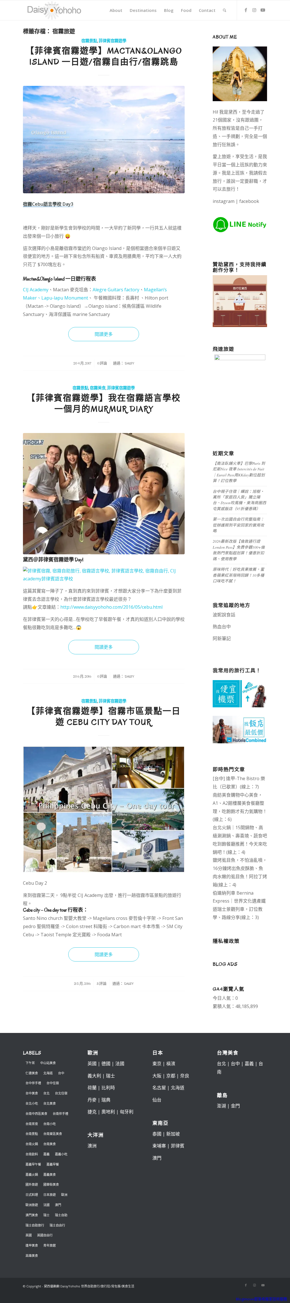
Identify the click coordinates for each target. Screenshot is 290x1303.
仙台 (156, 1100)
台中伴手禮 (33, 1083)
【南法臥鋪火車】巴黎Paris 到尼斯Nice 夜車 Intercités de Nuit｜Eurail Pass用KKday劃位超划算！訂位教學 (239, 471)
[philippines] (104, 809)
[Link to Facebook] (246, 10)
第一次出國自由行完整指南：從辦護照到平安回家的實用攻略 (238, 524)
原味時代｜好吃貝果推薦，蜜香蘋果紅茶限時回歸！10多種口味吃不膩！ (238, 574)
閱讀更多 (104, 334)
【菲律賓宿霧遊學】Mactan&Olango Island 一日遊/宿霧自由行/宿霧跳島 (103, 56)
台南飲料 (31, 1154)
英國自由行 (45, 1235)
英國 (28, 1235)
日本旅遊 (49, 1194)
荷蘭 (92, 1088)
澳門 (58, 1205)
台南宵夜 (31, 1124)
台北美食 (49, 1103)
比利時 (108, 1088)
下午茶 (30, 1063)
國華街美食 (51, 1184)
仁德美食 (31, 1073)
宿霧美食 (98, 388)
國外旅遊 (31, 1184)
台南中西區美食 (36, 1113)
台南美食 (49, 1144)
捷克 (92, 1112)
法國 (46, 1205)
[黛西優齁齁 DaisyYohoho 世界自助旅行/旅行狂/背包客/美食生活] (54, 10)
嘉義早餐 (52, 1164)
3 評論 (101, 983)
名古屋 (159, 1088)
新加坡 (173, 1134)
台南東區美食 (52, 1134)
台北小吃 (31, 1103)
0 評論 (102, 363)
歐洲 (64, 1194)
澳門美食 (31, 1215)
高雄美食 (31, 1255)
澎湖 (221, 1106)
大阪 (156, 1076)
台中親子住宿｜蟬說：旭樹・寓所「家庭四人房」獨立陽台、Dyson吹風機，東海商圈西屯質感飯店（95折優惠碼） (239, 500)
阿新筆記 (222, 638)
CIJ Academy (35, 290)
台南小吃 (49, 1124)
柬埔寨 (159, 1146)
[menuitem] (116, 10)
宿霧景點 (89, 41)
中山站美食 (48, 1063)
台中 (61, 1073)
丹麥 (92, 1100)
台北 (46, 1093)
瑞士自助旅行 (34, 1225)
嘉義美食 (49, 1174)
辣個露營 (227, 647)
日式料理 (31, 1194)
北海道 (48, 1073)
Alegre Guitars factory (116, 290)
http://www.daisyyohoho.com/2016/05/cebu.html (111, 607)
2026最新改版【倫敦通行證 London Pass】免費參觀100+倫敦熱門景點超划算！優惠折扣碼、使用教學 (239, 549)
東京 (156, 1063)
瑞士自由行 (57, 1225)
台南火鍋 (31, 1144)
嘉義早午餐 (33, 1164)
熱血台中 (222, 626)
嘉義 (46, 1154)
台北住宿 (61, 1093)
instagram (223, 201)
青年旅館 (49, 1245)
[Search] (224, 10)
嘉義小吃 (61, 1154)
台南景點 (31, 1134)
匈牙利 (126, 1112)
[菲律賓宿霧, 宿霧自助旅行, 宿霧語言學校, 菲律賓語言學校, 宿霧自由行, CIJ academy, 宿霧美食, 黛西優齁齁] (104, 493)
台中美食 (31, 1093)
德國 (105, 1063)
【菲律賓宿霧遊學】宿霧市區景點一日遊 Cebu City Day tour (104, 717)
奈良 (184, 1076)
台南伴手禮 (60, 1113)
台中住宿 (52, 1083)
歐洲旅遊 (31, 1205)
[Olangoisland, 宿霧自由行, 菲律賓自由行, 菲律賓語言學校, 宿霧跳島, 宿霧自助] (104, 139)
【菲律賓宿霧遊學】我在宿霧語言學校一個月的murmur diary (104, 403)
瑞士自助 (61, 1215)
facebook (249, 201)
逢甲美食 (31, 1245)
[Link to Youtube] (263, 10)
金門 (235, 1106)
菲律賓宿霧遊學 (112, 41)
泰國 (156, 1134)
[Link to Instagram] (254, 10)
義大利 (94, 1076)
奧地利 (108, 1112)
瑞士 (46, 1215)
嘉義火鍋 (31, 1174)
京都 (170, 1076)
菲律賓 (177, 1146)
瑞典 (105, 1100)
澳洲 (92, 1146)
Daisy (129, 363)
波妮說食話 (224, 615)
